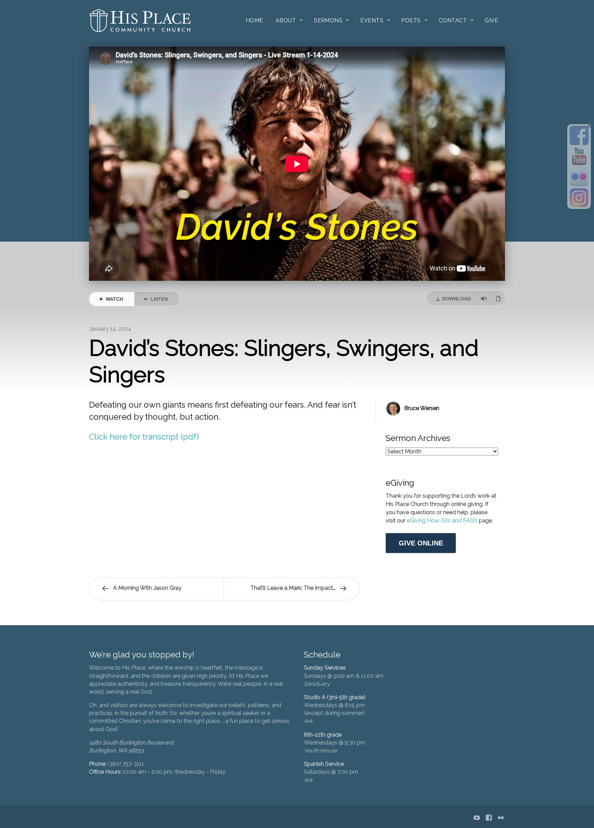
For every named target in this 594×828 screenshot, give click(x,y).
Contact (453, 20)
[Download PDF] (498, 299)
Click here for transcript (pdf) (144, 437)
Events (371, 20)
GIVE (491, 20)
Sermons (328, 20)
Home (254, 20)
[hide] (589, 126)
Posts (410, 20)
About (286, 20)
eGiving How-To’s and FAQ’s (443, 520)
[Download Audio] (484, 299)
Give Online (421, 543)
